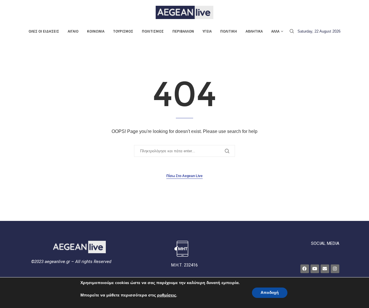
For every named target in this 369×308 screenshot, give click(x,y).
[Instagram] (335, 268)
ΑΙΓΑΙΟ (73, 31)
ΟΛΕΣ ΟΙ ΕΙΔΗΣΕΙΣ (44, 31)
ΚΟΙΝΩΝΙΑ (95, 31)
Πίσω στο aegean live (184, 176)
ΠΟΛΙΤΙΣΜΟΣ (153, 31)
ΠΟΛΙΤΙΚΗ (228, 31)
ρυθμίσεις (166, 295)
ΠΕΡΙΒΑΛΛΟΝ (183, 31)
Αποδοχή (270, 292)
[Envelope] (325, 268)
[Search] (292, 31)
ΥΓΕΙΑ (207, 31)
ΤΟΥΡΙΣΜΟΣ (123, 31)
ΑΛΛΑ (275, 31)
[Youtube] (314, 268)
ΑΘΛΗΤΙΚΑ (254, 31)
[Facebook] (304, 268)
